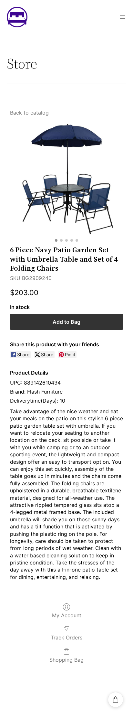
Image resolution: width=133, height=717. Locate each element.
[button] (115, 699)
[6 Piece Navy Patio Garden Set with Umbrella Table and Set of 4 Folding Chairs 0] (66, 179)
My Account (66, 615)
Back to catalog (29, 112)
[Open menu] (122, 17)
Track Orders (66, 637)
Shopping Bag (66, 659)
